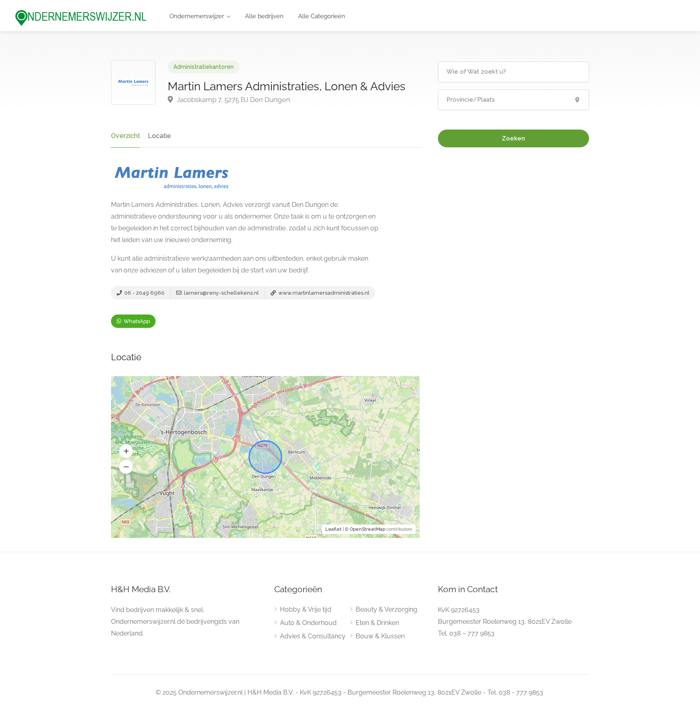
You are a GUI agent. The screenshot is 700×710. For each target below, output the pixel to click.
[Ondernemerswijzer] (81, 17)
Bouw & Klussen (380, 636)
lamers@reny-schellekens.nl (221, 293)
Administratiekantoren (203, 67)
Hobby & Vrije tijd (305, 609)
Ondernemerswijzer (196, 16)
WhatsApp (136, 321)
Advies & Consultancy (313, 636)
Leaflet (333, 529)
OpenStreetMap (367, 529)
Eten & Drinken (377, 623)
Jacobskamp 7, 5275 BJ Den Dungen (232, 100)
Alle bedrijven (264, 16)
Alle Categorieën (321, 16)
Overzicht (125, 136)
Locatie (159, 136)
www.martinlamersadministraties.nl (323, 293)
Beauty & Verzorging (386, 609)
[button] (126, 451)
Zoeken (513, 138)
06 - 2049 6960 (143, 293)
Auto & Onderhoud (308, 623)
